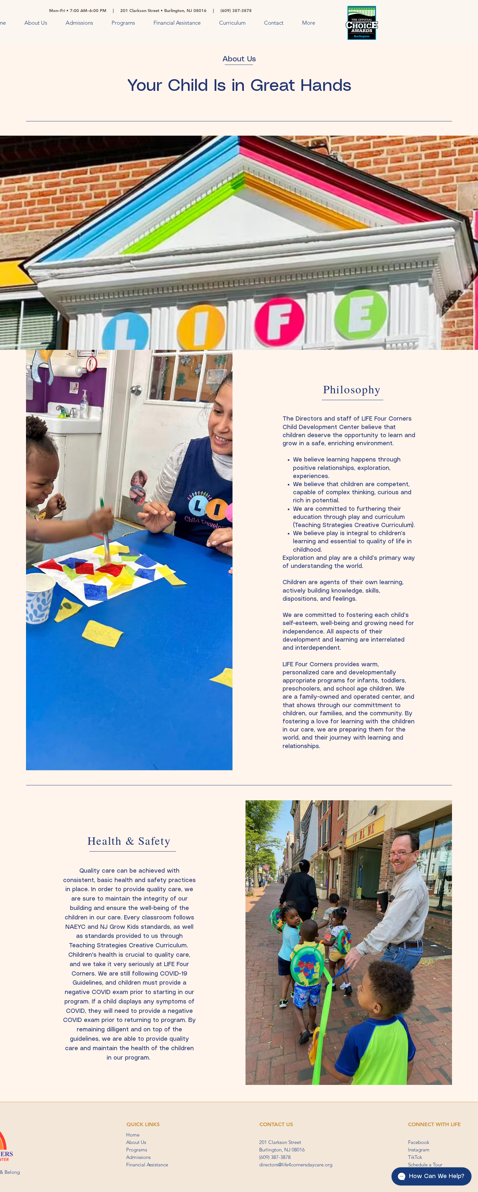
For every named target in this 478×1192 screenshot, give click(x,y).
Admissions (138, 1157)
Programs (136, 1150)
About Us (136, 1142)
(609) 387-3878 (275, 1157)
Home (132, 1135)
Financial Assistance (147, 1164)
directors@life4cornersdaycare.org (295, 1164)
